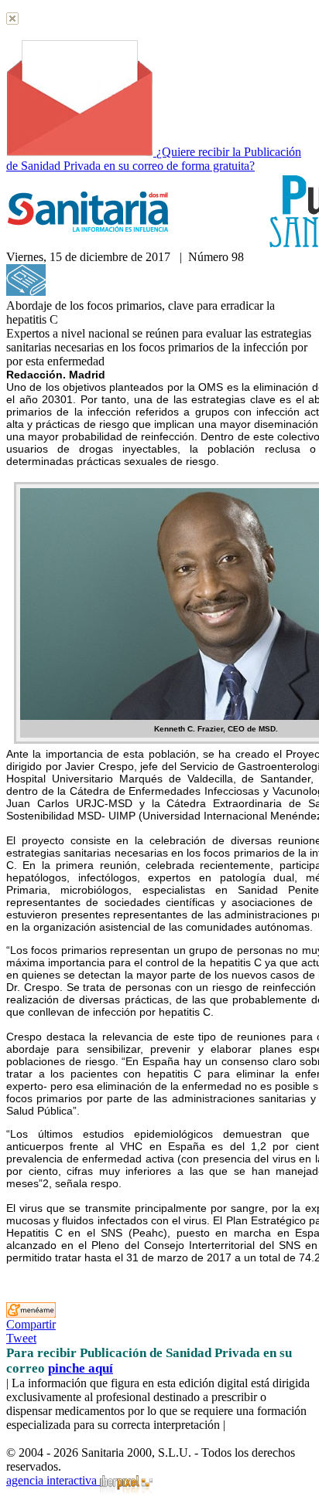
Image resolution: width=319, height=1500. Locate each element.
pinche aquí (80, 1368)
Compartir (31, 1324)
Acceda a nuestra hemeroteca (118, 291)
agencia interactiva (53, 1480)
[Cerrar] (12, 20)
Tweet (21, 1338)
